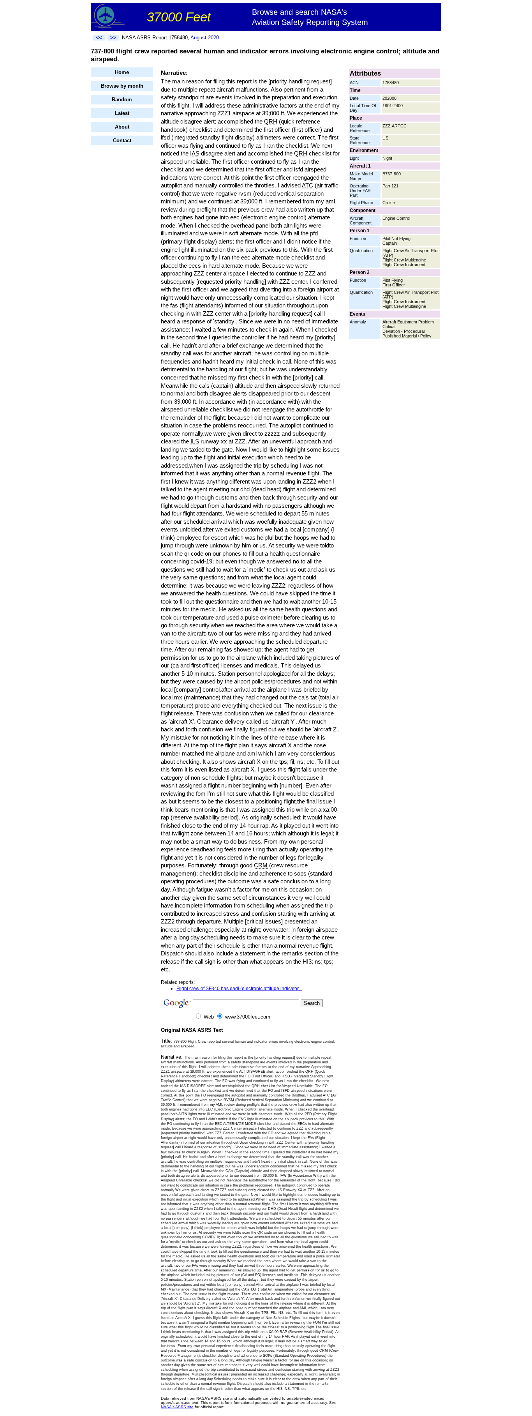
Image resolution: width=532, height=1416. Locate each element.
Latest (122, 113)
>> (113, 38)
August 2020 (204, 38)
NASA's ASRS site (177, 1407)
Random (122, 99)
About (122, 127)
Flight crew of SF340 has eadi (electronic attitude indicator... (239, 988)
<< (99, 38)
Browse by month (122, 86)
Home (122, 72)
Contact (122, 140)
